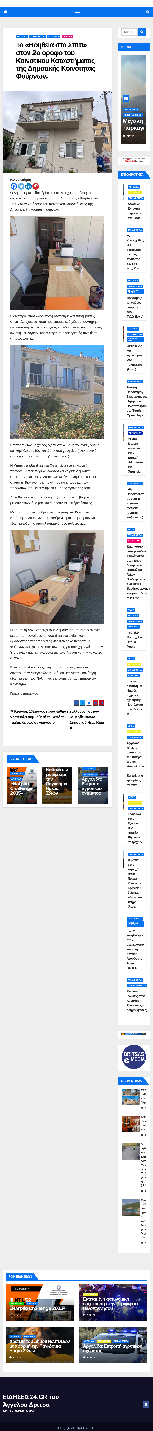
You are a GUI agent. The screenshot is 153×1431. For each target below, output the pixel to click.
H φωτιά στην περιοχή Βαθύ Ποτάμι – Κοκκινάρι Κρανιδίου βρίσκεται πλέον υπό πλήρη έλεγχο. (135, 883)
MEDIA (131, 530)
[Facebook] (14, 186)
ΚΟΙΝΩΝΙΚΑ (53, 37)
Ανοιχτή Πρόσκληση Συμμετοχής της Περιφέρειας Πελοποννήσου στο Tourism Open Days (137, 401)
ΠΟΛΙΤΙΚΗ (67, 37)
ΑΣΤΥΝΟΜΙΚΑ (89, 769)
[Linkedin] (28, 186)
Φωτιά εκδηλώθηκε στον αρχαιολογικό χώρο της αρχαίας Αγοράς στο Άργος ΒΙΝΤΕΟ (135, 949)
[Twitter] (21, 186)
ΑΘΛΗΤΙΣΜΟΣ (17, 773)
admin (130, 136)
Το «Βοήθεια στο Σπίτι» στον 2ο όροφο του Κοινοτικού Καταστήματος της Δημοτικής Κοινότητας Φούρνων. (55, 60)
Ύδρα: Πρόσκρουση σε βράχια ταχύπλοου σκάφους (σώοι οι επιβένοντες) (135, 503)
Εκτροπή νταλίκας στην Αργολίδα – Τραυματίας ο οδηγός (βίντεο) (137, 1001)
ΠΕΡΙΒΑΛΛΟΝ (135, 433)
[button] (147, 12)
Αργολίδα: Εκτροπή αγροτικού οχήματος (92, 786)
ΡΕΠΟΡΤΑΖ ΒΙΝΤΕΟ (133, 115)
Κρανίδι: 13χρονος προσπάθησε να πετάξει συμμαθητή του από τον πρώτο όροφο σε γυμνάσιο (39, 716)
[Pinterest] (35, 186)
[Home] (5, 12)
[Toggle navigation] (77, 12)
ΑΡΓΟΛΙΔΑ (22, 37)
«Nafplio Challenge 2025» (21, 788)
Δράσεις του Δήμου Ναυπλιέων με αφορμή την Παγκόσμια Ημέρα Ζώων (57, 777)
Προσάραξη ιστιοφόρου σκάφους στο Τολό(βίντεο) (135, 307)
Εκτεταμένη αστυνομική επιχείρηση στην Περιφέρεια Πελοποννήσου (110, 1303)
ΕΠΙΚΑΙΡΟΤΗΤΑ (37, 37)
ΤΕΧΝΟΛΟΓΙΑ (134, 541)
